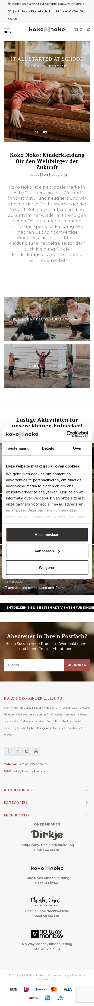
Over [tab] (77, 448)
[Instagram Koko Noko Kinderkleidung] (17, 751)
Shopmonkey (47, 979)
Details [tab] (48, 448)
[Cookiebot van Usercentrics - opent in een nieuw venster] (67, 434)
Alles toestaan (47, 534)
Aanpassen (44, 551)
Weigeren (47, 567)
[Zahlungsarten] (13, 989)
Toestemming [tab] (18, 448)
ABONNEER (77, 665)
